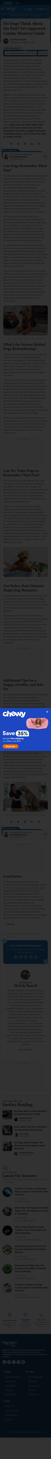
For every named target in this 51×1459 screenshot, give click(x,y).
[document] (25, 729)
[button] (47, 712)
